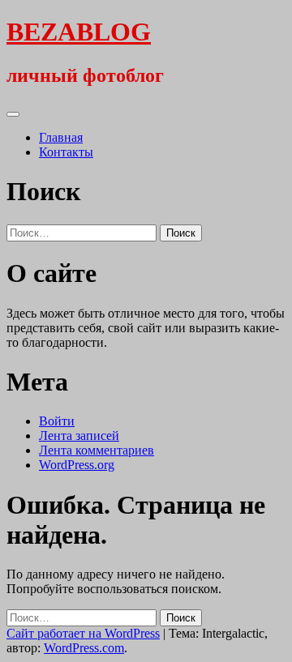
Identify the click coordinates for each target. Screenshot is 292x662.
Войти (57, 421)
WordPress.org (76, 465)
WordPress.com (84, 648)
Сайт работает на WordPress (83, 633)
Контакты (66, 152)
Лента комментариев (96, 450)
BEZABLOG (78, 31)
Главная (61, 137)
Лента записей (79, 435)
